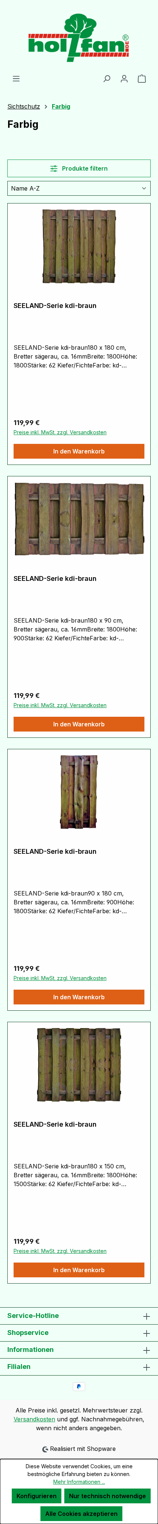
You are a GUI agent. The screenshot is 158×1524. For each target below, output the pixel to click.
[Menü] (16, 78)
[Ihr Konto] (124, 78)
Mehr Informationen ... (79, 1482)
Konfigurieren (37, 1496)
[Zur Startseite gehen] (79, 37)
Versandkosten (34, 1419)
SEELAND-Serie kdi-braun (55, 305)
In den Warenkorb (79, 451)
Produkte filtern (84, 168)
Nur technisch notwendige (107, 1496)
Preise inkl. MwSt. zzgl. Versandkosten (60, 432)
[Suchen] (106, 78)
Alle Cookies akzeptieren (81, 1513)
